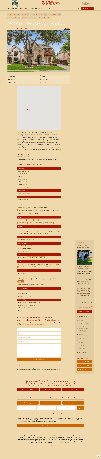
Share (66, 28)
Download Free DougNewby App (50, 425)
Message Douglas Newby (39, 359)
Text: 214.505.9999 (39, 324)
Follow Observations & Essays (50, 403)
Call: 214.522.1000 (29, 324)
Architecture (33, 8)
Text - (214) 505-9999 (84, 365)
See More (79, 275)
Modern (40, 8)
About (77, 8)
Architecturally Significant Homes (26, 435)
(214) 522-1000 (66, 442)
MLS (46, 8)
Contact (87, 8)
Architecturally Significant (54, 435)
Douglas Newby (80, 242)
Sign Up (80, 408)
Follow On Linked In (73, 403)
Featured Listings (14, 8)
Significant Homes (41, 435)
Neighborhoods (23, 8)
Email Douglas (82, 369)
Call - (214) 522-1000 (84, 361)
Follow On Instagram (28, 403)
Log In (50, 446)
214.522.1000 (39, 164)
